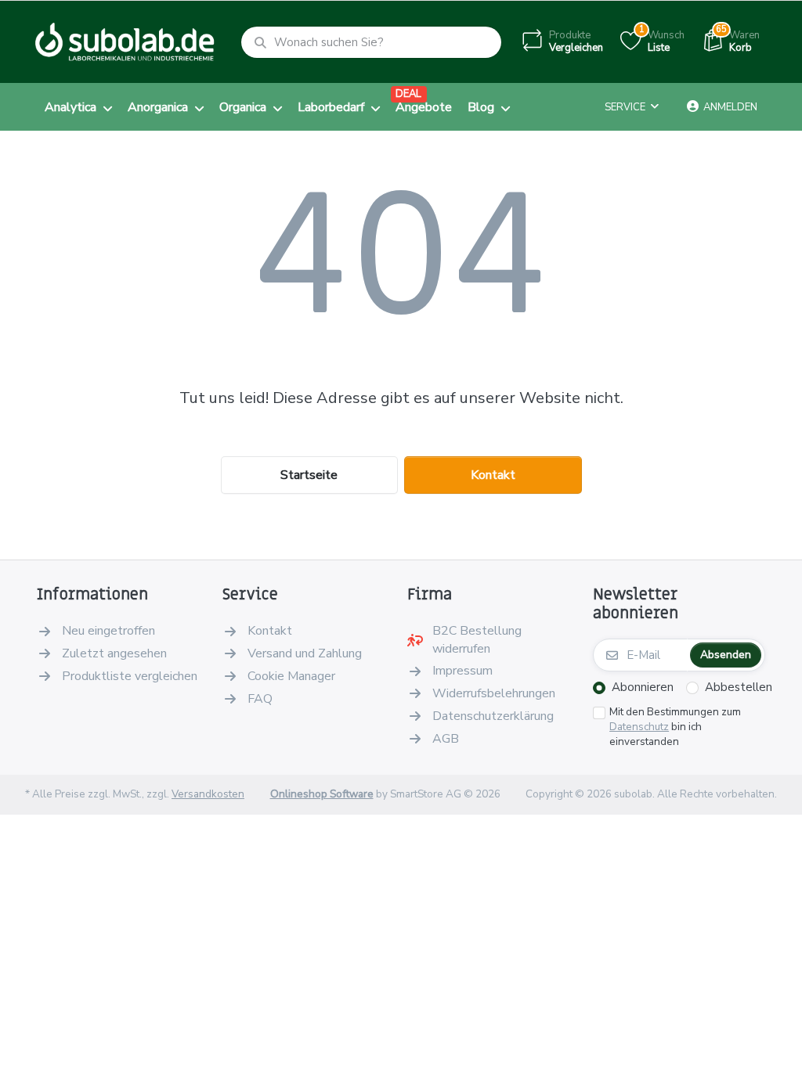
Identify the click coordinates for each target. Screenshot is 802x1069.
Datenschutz (639, 726)
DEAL (408, 94)
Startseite (309, 475)
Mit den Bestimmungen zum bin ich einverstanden (675, 727)
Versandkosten (208, 793)
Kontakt (493, 475)
